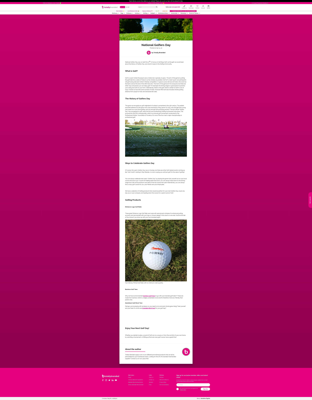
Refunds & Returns (164, 379)
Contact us (151, 379)
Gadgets (152, 13)
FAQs (150, 384)
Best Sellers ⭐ (120, 11)
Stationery (114, 13)
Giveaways (183, 13)
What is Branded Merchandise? (135, 384)
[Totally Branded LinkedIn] (113, 380)
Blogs (129, 377)
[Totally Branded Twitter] (109, 380)
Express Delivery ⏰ (147, 11)
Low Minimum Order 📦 (133, 11)
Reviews (151, 382)
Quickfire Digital (205, 398)
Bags (122, 13)
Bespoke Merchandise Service (135, 382)
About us (151, 377)
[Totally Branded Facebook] (103, 380)
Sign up (205, 389)
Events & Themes (193, 13)
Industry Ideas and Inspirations (135, 379)
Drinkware (129, 13)
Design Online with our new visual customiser (184, 11)
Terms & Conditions (164, 384)
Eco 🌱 (157, 11)
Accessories (174, 13)
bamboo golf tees (149, 296)
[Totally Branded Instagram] (106, 380)
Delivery (161, 377)
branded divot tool (148, 308)
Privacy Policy (162, 382)
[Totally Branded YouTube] (116, 380)
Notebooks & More (163, 13)
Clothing (145, 13)
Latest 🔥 (164, 11)
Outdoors (137, 13)
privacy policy (183, 389)
